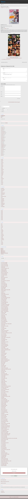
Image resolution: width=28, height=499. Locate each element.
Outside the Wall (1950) (3, 465)
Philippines (2, 238)
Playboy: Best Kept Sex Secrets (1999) (5, 423)
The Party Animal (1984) (4, 353)
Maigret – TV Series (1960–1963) (4, 311)
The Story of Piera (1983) (4, 416)
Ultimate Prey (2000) (3, 354)
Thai (1, 176)
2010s (2, 210)
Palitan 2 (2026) (3, 363)
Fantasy (2, 139)
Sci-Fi (2, 148)
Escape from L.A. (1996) (4, 314)
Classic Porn (2, 133)
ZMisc (2, 155)
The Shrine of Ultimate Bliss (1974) (5, 268)
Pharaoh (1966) (3, 279)
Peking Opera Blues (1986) (4, 405)
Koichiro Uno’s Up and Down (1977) (5, 389)
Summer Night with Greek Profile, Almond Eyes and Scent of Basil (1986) (9, 438)
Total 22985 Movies (3, 115)
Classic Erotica (3, 132)
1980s (3, 59)
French (2, 161)
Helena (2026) (2, 329)
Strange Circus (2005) (3, 312)
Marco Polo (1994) (3, 362)
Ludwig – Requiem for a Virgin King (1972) (5, 337)
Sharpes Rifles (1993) (3, 365)
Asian (2, 130)
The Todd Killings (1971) (4, 448)
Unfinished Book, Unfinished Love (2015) (5, 396)
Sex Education (3, 149)
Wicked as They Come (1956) (4, 432)
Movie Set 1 (2, 248)
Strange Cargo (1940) (3, 398)
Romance (2, 147)
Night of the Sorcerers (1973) (4, 277)
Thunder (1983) (3, 379)
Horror (2, 141)
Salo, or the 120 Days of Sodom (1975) (5, 280)
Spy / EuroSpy (3, 189)
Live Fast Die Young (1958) (4, 262)
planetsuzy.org (2, 492)
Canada (2, 236)
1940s (2, 218)
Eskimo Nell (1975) (3, 441)
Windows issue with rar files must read (5, 481)
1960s (2, 216)
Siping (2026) (2, 397)
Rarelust (3, 1)
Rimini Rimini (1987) (3, 440)
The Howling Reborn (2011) (4, 339)
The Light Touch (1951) (3, 319)
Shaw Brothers (3, 206)
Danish (2, 168)
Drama (2, 138)
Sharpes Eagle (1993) (3, 336)
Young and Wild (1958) (3, 296)
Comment (2, 86)
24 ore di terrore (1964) (3, 356)
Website (1, 96)
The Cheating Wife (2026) (4, 430)
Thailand (2, 230)
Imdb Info (5, 28)
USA (9, 59)
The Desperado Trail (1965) (4, 331)
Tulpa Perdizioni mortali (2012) (4, 62)
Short (2, 150)
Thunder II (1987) (3, 380)
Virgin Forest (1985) (3, 322)
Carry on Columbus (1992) (4, 285)
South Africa (2, 239)
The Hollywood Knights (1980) (4, 302)
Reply (26, 80)
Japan (2, 229)
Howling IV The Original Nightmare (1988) (5, 433)
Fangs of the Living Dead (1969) (4, 345)
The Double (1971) (3, 338)
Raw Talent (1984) (3, 390)
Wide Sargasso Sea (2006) (4, 286)
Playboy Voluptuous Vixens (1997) (5, 294)
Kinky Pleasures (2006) (24, 62)
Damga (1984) (2, 413)
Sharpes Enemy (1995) (3, 269)
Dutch (2, 177)
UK (1, 228)
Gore (1, 195)
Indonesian (2, 169)
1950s (2, 217)
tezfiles (1, 117)
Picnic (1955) (2, 364)
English (4, 59)
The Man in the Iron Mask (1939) (4, 330)
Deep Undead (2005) (3, 287)
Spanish (2, 160)
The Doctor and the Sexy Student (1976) (5, 449)
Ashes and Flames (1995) (4, 373)
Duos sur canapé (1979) (3, 320)
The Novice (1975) (3, 407)
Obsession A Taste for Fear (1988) (5, 305)
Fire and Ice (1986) (3, 422)
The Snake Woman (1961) (4, 346)
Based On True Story (3, 196)
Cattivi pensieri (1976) (3, 415)
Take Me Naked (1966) (3, 303)
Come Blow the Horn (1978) (4, 424)
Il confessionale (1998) (3, 328)
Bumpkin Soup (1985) (3, 404)
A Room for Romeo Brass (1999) (4, 348)
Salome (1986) (2, 372)
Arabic (2, 175)
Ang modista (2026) (3, 295)
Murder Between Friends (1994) (4, 421)
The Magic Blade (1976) (3, 270)
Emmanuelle (2, 198)
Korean (2, 184)
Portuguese (2, 178)
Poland (2, 244)
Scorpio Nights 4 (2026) (3, 464)
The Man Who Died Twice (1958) (4, 431)
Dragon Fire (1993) (3, 288)
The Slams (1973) (3, 313)
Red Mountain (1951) (3, 406)
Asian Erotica (2, 131)
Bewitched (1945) (3, 382)
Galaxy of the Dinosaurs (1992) (4, 439)
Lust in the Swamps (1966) (4, 399)
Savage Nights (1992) (3, 456)
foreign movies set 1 (3, 250)
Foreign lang (2, 140)
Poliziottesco (2, 190)
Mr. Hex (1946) (3, 450)
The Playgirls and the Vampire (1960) (5, 304)
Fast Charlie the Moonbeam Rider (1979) (5, 297)
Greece (2, 237)
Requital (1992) (3, 355)
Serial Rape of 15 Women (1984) (4, 387)
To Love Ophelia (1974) (3, 388)
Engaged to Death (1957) (4, 381)
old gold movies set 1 (3, 252)
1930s (2, 219)
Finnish (2, 170)
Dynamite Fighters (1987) (4, 271)
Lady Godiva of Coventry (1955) (4, 414)
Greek (2, 167)
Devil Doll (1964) (3, 278)
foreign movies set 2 (3, 251)
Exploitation (2, 188)
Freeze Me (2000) (3, 347)
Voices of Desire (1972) (3, 447)
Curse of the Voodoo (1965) (4, 263)
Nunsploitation (2, 204)
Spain (2, 227)
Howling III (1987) (3, 370)
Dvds (2, 197)
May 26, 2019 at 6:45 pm (7, 68)
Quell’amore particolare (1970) (4, 458)
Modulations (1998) (3, 457)
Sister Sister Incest (7, 59)
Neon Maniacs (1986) (3, 371)
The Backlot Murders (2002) (4, 321)
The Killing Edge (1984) (3, 455)
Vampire (2, 205)
